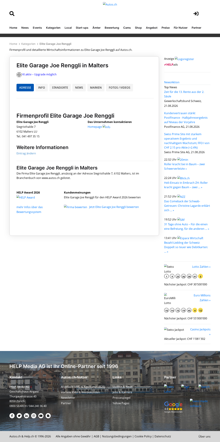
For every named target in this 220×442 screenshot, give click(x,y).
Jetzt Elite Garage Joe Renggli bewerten (114, 207)
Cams (127, 27)
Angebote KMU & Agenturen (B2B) (83, 387)
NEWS (79, 87)
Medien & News (123, 387)
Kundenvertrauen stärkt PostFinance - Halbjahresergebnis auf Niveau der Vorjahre (186, 117)
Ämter (96, 27)
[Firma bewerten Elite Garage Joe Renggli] (76, 207)
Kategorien (53, 27)
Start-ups (82, 27)
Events (37, 27)
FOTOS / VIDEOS (119, 87)
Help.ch (29, 436)
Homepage (95, 127)
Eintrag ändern (26, 153)
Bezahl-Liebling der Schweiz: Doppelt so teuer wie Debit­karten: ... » (186, 247)
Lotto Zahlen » (201, 267)
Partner (196, 27)
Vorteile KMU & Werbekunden (80, 392)
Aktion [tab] (175, 82)
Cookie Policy (143, 436)
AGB (96, 436)
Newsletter (68, 398)
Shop (138, 27)
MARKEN (96, 87)
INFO (41, 87)
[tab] (167, 82)
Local (68, 27)
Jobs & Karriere (122, 392)
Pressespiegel (121, 398)
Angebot (151, 27)
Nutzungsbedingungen (117, 436)
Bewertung (112, 27)
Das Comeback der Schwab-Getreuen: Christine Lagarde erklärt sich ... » (187, 205)
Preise (166, 27)
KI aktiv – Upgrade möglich (39, 74)
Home (13, 27)
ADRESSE (25, 87)
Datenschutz (163, 436)
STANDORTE (60, 87)
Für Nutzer (181, 27)
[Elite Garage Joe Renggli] (29, 197)
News (25, 27)
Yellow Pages (121, 403)
